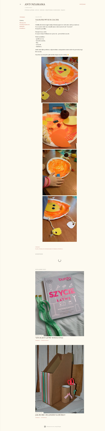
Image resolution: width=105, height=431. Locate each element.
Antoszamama (35, 4)
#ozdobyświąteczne (25, 24)
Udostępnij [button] (22, 17)
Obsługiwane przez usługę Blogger (53, 426)
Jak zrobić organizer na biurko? (50, 415)
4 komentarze (44, 417)
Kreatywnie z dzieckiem (52, 10)
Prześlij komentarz (45, 340)
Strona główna (29, 10)
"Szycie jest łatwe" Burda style (49, 338)
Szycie (37, 10)
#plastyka (22, 26)
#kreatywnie (23, 22)
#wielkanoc (22, 28)
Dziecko (42, 10)
